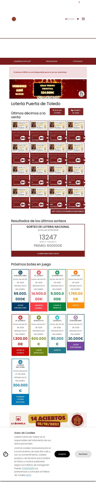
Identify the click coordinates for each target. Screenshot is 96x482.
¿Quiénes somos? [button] (22, 61)
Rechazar (83, 454)
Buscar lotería (58, 111)
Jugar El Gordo (39, 306)
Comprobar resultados (48, 253)
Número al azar (76, 111)
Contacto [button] (77, 61)
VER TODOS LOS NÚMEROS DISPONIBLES (68, 211)
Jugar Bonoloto (39, 351)
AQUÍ (28, 475)
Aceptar (62, 454)
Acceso (71, 19)
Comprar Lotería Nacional (20, 399)
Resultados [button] (51, 61)
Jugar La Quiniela (20, 351)
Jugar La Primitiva (57, 306)
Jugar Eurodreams (75, 345)
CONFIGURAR (28, 468)
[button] (15, 92)
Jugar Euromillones (20, 306)
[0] (79, 19)
